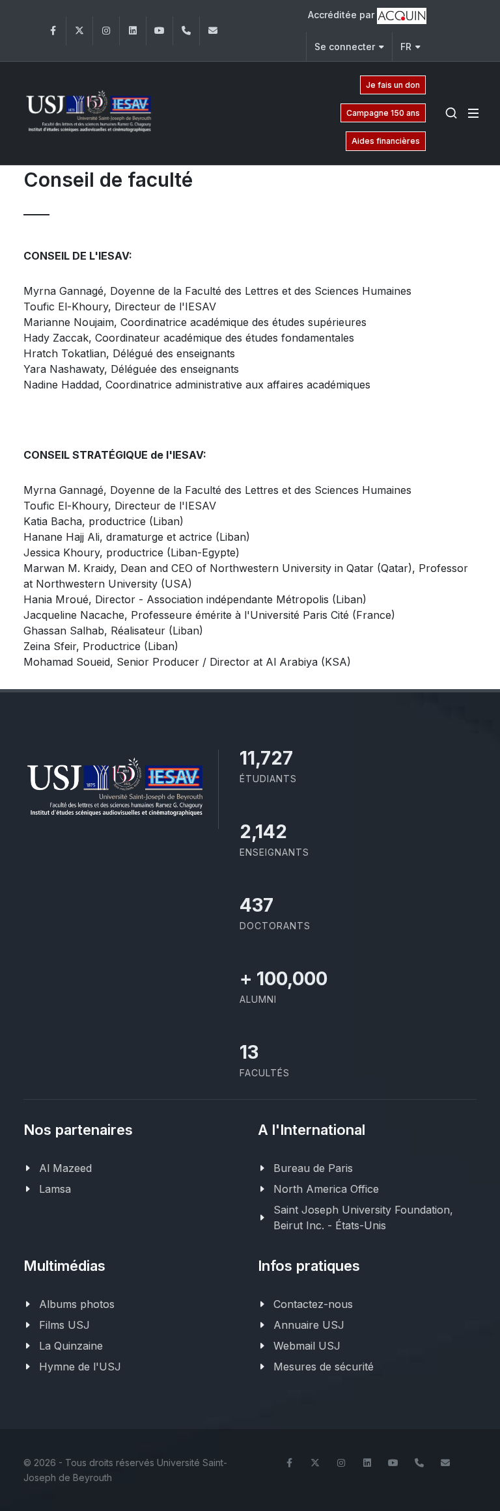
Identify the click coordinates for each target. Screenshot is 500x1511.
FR (405, 46)
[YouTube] (159, 31)
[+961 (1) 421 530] (186, 31)
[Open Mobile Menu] (473, 113)
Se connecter (344, 46)
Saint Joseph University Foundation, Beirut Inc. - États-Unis (363, 1217)
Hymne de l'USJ (80, 1366)
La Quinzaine (71, 1345)
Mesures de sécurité (323, 1366)
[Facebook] (53, 31)
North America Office (326, 1188)
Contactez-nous (313, 1304)
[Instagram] (106, 31)
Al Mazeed (65, 1168)
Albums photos (77, 1304)
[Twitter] (79, 31)
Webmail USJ (306, 1345)
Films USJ (64, 1324)
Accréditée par (342, 14)
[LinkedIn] (133, 31)
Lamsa (55, 1188)
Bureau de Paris (313, 1168)
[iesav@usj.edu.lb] (213, 31)
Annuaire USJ (308, 1324)
